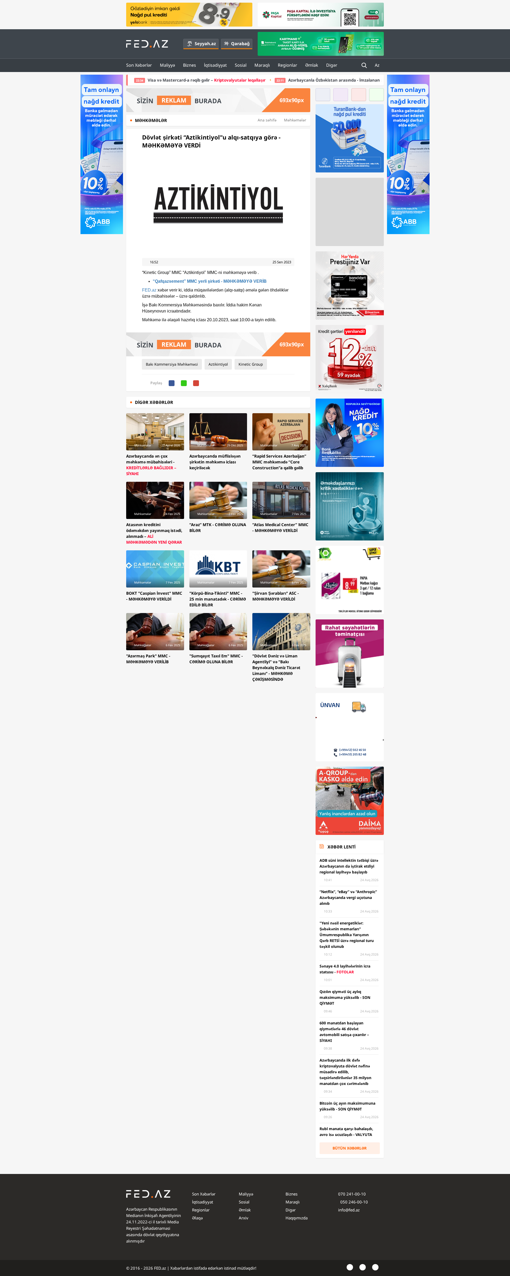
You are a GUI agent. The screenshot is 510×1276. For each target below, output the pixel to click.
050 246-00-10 (353, 1202)
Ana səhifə (267, 119)
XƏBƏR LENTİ (341, 847)
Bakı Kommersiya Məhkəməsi (172, 364)
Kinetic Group (251, 364)
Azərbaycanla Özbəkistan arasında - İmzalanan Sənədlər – (277, 80)
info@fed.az (349, 1209)
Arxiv (243, 1217)
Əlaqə (197, 1217)
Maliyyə (167, 65)
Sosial (240, 65)
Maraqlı (262, 65)
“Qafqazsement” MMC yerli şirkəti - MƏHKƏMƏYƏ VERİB (210, 281)
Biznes (189, 65)
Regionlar (287, 65)
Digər (331, 65)
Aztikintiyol (218, 364)
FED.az (149, 290)
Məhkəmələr (295, 119)
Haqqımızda (297, 1217)
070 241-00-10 (352, 1194)
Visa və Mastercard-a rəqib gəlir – (132, 80)
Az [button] (378, 65)
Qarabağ (240, 44)
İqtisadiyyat (215, 65)
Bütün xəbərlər (350, 1148)
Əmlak (311, 65)
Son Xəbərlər (139, 65)
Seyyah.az (205, 44)
